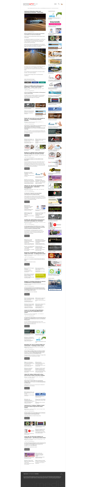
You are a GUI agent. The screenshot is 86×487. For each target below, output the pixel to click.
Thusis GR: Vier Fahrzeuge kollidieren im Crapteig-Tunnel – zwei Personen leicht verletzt (35, 437)
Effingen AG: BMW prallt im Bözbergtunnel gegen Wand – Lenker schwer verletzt (34, 86)
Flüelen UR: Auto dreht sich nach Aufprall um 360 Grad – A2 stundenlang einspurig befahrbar (34, 119)
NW (43, 8)
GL (37, 8)
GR (38, 8)
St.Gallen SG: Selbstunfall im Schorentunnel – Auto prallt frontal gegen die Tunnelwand (34, 220)
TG (50, 8)
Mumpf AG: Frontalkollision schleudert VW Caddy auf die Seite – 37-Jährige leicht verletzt (34, 253)
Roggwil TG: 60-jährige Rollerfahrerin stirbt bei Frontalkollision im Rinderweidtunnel (34, 282)
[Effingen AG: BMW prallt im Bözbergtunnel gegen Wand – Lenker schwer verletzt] (35, 89)
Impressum (26, 473)
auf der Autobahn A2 (34, 127)
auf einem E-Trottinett (28, 352)
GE (36, 8)
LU (40, 8)
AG (28, 8)
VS (55, 8)
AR (30, 8)
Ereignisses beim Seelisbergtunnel (35, 384)
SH (47, 8)
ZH (56, 8)
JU (39, 8)
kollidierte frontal (41, 322)
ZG (57, 8)
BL (32, 8)
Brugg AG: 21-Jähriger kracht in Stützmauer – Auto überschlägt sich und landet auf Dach (34, 153)
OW (44, 8)
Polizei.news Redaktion (31, 90)
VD (54, 8)
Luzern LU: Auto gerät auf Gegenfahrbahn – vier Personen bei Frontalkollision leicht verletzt (34, 311)
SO (48, 8)
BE (31, 8)
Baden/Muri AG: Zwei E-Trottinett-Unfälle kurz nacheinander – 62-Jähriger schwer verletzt (34, 345)
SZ (49, 8)
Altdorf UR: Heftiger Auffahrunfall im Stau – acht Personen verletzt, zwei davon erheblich (34, 375)
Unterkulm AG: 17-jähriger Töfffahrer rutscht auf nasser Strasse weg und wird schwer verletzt (34, 406)
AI (29, 8)
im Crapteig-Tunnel (27, 444)
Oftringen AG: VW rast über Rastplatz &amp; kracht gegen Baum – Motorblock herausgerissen (34, 186)
